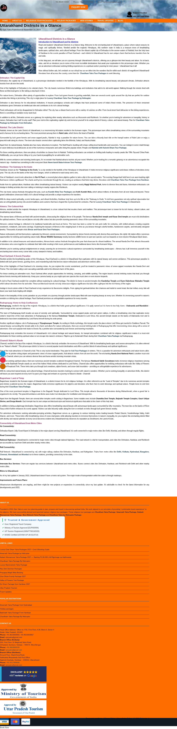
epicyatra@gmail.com (14, 650)
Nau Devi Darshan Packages (11, 569)
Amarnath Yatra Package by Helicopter (15, 553)
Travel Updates (105, 21)
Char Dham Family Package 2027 (13, 576)
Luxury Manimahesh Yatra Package (13, 565)
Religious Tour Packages (39, 21)
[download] (3, 360)
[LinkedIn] (138, 2)
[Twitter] (133, 2)
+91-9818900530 (13, 647)
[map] (3, 366)
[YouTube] (147, 2)
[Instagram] (129, 2)
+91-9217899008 (13, 662)
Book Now (4, 727)
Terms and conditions (94, 718)
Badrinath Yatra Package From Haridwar (15, 613)
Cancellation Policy (124, 718)
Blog (120, 21)
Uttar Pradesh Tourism (8, 588)
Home (5, 21)
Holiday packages (66, 21)
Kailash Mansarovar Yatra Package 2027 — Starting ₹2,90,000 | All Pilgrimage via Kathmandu (35, 557)
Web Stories (86, 21)
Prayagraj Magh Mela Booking (11, 573)
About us (17, 21)
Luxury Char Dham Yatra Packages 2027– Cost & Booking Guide (24, 549)
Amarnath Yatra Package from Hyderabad (16, 605)
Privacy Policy (110, 718)
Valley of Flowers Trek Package (12, 580)
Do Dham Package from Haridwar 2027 (15, 584)
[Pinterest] (142, 2)
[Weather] (3, 353)
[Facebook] (124, 2)
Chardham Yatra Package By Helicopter (15, 561)
